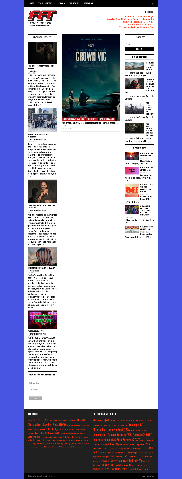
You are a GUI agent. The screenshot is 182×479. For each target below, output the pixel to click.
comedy (71, 425)
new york (77, 437)
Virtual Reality (134, 469)
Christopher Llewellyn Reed (73, 119)
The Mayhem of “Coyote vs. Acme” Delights (139, 16)
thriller (76, 443)
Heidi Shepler (125, 444)
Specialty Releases (107, 119)
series (85, 440)
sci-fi (68, 440)
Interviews (88, 3)
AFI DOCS (114, 420)
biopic (67, 420)
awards (61, 420)
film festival (69, 429)
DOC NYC (142, 430)
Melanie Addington (110, 453)
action (30, 420)
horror (55, 433)
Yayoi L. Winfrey (143, 469)
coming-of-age (80, 425)
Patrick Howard (37, 440)
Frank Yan (142, 440)
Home (32, 3)
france (78, 429)
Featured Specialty (120, 435)
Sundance (40, 443)
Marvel (83, 433)
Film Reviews (74, 3)
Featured (100, 435)
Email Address (34, 389)
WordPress (151, 476)
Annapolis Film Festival (127, 420)
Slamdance (96, 461)
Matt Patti (34, 436)
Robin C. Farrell (52, 440)
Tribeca (57, 447)
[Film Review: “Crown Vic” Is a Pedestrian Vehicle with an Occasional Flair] (91, 77)
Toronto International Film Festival (43, 447)
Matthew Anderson (144, 449)
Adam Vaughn (40, 420)
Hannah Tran (42, 433)
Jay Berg (110, 449)
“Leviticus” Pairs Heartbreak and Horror (140, 24)
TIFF (83, 444)
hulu (63, 433)
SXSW (68, 443)
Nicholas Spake (102, 456)
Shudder (31, 444)
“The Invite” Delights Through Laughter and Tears (136, 27)
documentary (48, 429)
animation (53, 420)
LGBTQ (77, 433)
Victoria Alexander (119, 468)
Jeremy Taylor (118, 449)
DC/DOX (134, 430)
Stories (146, 461)
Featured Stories (45, 3)
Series (148, 456)
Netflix (69, 436)
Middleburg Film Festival (56, 437)
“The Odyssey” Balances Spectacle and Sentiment (136, 21)
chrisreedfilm (78, 420)
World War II (78, 447)
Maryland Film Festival (131, 448)
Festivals (61, 3)
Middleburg (45, 437)
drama (60, 429)
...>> (149, 163)
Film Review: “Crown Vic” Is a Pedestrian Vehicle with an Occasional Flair (90, 124)
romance (61, 440)
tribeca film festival (67, 447)
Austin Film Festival (140, 421)
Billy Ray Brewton (120, 425)
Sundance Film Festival (55, 443)
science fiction (76, 440)
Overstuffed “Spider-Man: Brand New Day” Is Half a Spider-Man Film (130, 19)
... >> (39, 105)
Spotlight (133, 460)
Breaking (136, 424)
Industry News (141, 444)
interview (69, 433)
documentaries (35, 429)
